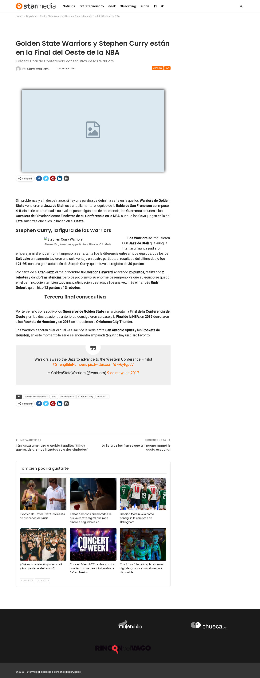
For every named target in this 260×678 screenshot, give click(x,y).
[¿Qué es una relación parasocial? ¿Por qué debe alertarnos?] (43, 544)
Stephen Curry (85, 396)
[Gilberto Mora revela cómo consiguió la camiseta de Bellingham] (143, 494)
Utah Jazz (102, 396)
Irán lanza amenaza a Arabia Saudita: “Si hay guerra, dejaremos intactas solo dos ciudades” (52, 448)
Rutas (145, 6)
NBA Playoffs (67, 396)
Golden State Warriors (36, 396)
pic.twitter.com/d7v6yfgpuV (111, 364)
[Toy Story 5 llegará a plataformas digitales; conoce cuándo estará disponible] (143, 544)
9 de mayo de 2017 (123, 373)
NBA (54, 396)
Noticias (69, 6)
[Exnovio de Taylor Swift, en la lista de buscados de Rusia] (43, 494)
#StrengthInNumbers (70, 364)
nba (167, 68)
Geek (112, 6)
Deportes (157, 68)
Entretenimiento (92, 6)
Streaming (128, 6)
